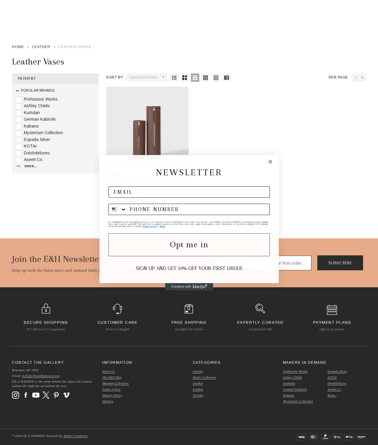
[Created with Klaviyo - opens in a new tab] (189, 286)
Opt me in (189, 244)
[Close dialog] (270, 161)
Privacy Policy (150, 226)
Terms (162, 226)
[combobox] (118, 209)
